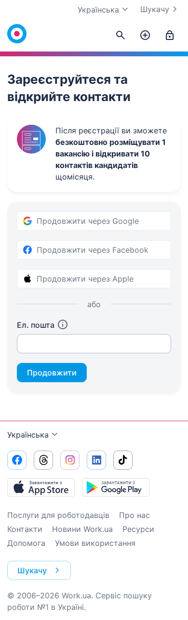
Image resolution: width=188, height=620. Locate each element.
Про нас (134, 515)
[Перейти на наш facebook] (17, 460)
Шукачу (154, 9)
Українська (28, 434)
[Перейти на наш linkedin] (96, 460)
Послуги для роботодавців (58, 515)
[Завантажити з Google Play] (115, 487)
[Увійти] (170, 36)
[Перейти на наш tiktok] (123, 460)
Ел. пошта (35, 325)
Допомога (26, 543)
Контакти (24, 529)
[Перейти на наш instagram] (70, 460)
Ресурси (138, 529)
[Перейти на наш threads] (43, 460)
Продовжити (52, 372)
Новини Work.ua (82, 529)
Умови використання (95, 543)
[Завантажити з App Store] (41, 487)
